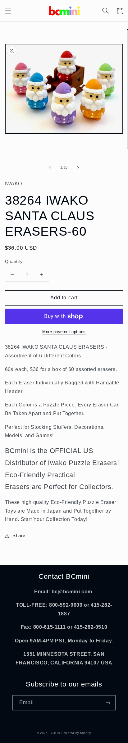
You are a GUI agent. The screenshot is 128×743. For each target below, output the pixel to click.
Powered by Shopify (76, 733)
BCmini (55, 733)
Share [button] (18, 535)
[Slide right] (78, 167)
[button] (8, 11)
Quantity (13, 261)
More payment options (64, 332)
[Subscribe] (108, 702)
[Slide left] (50, 167)
